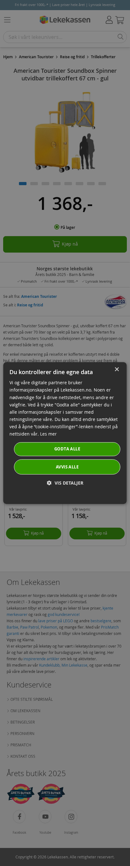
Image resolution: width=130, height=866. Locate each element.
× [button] (116, 369)
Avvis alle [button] (67, 467)
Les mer (48, 434)
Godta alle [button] (67, 449)
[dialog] (65, 433)
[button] (65, 482)
